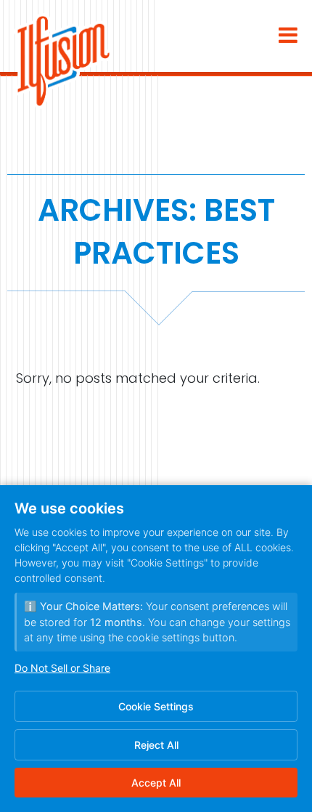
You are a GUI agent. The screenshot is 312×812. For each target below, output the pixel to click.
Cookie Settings (156, 706)
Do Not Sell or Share (62, 668)
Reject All (156, 745)
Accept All (156, 782)
